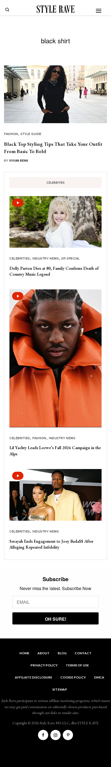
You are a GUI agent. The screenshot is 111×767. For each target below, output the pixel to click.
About (43, 653)
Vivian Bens (18, 160)
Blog (62, 653)
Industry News (45, 258)
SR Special (70, 258)
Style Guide (30, 134)
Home (24, 653)
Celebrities (19, 258)
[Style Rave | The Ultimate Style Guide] (55, 9)
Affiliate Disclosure (33, 677)
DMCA (99, 677)
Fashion (11, 134)
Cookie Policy (73, 677)
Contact (83, 653)
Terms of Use (77, 665)
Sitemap (59, 689)
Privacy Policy (44, 665)
